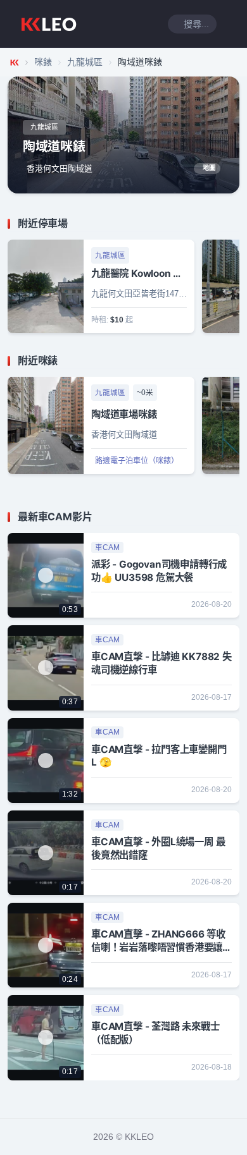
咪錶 (43, 62)
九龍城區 (85, 62)
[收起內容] (231, 223)
